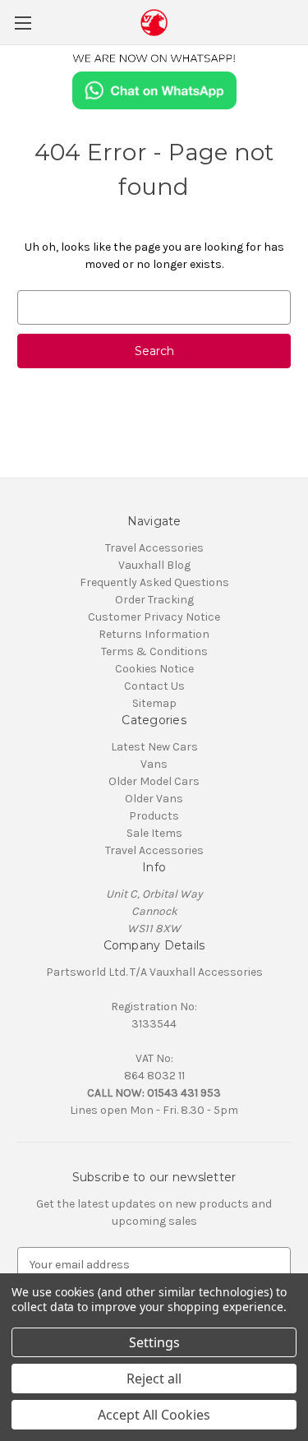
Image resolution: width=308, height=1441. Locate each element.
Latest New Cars (154, 747)
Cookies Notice (154, 669)
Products (154, 816)
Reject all (154, 1378)
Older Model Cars (154, 781)
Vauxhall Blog (154, 565)
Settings (154, 1342)
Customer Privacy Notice (154, 617)
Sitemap (154, 703)
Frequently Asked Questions (154, 582)
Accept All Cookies (154, 1415)
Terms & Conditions (154, 651)
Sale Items (154, 833)
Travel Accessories (154, 548)
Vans (154, 764)
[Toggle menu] (22, 22)
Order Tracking (154, 600)
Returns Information (154, 634)
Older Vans (154, 799)
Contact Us (154, 686)
